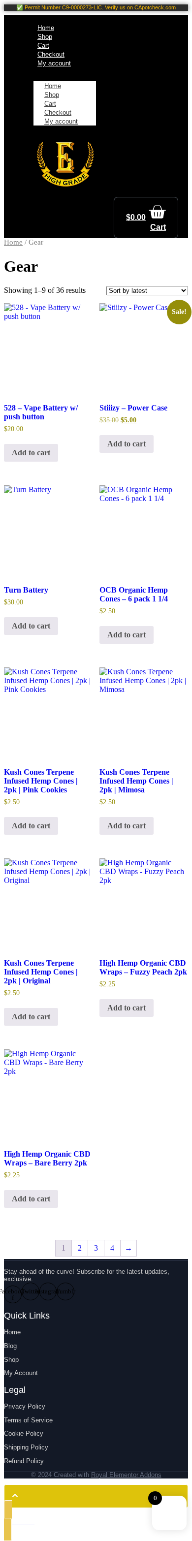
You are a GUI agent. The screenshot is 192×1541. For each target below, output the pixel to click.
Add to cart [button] (31, 452)
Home (13, 242)
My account (61, 121)
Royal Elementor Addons (126, 1474)
